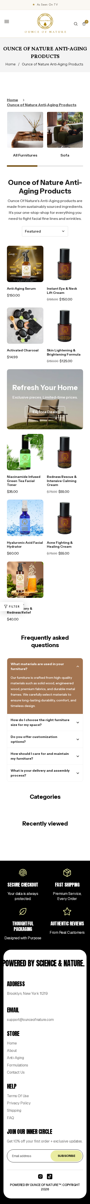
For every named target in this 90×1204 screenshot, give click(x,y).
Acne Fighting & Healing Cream (60, 545)
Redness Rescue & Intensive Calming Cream (62, 481)
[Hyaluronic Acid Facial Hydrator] (25, 518)
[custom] (40, 1176)
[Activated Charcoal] (25, 325)
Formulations (17, 1065)
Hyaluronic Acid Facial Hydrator (25, 545)
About (12, 1050)
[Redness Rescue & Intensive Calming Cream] (65, 452)
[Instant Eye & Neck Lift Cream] (65, 264)
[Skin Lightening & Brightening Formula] (65, 325)
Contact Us (15, 1072)
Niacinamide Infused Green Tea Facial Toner (23, 481)
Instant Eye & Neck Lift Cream (62, 290)
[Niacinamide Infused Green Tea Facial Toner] (25, 452)
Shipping (14, 1110)
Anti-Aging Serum (21, 288)
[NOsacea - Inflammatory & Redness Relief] (25, 580)
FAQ (10, 1117)
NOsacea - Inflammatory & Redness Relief (19, 608)
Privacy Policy (18, 1103)
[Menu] (7, 21)
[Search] (75, 24)
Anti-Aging (15, 1057)
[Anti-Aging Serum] (25, 264)
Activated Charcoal (23, 350)
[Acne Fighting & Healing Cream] (65, 518)
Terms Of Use (18, 1095)
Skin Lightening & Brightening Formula (64, 352)
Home (10, 64)
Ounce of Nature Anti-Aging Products (41, 104)
